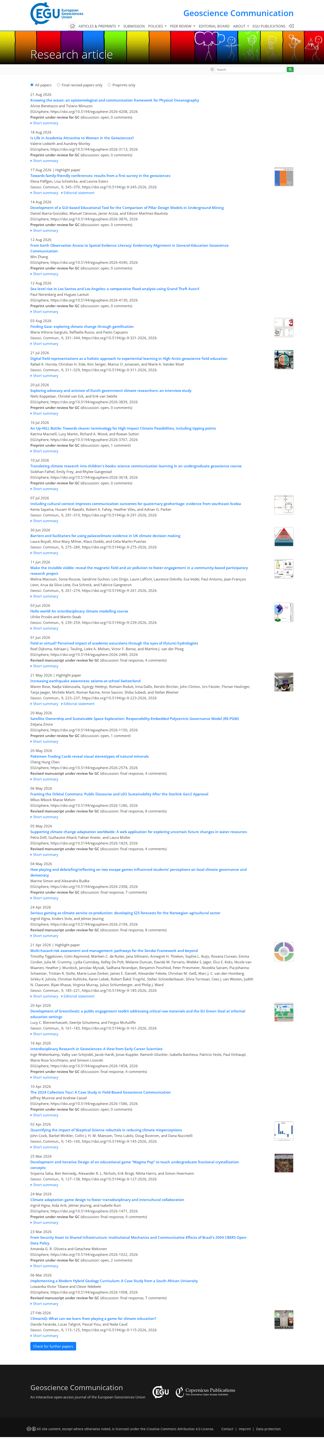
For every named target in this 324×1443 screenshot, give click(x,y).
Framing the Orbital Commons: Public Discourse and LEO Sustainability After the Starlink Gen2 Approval (119, 794)
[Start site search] (290, 69)
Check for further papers (53, 1346)
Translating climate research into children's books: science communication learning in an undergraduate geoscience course (136, 466)
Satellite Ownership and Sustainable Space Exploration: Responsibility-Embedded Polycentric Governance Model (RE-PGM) (134, 718)
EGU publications (269, 26)
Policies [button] (156, 26)
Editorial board (214, 26)
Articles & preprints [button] (98, 26)
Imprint (245, 1429)
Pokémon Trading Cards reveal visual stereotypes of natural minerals (89, 756)
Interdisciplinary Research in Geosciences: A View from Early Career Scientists (96, 1048)
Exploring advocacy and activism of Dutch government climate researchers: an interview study (110, 390)
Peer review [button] (181, 26)
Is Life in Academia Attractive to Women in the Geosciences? (82, 137)
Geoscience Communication (238, 13)
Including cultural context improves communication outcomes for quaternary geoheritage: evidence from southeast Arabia (135, 503)
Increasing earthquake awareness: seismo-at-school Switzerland (85, 680)
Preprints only (123, 85)
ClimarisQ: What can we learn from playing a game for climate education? (93, 1318)
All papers (43, 85)
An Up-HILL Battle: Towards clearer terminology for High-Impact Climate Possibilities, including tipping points (123, 428)
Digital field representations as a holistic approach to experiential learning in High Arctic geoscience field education (128, 358)
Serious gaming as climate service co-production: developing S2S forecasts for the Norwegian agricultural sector (125, 912)
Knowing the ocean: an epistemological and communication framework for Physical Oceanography (114, 100)
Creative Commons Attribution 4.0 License (180, 1429)
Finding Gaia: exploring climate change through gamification (82, 326)
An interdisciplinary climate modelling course (79, 611)
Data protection (268, 1429)
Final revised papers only (82, 85)
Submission (134, 26)
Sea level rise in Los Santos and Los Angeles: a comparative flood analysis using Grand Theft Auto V (114, 288)
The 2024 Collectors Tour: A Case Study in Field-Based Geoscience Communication (100, 1092)
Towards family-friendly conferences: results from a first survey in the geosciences (100, 175)
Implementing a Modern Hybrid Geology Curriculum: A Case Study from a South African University (114, 1280)
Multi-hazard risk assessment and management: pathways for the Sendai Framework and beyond (114, 950)
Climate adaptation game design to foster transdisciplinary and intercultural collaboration (107, 1199)
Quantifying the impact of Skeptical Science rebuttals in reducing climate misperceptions (106, 1129)
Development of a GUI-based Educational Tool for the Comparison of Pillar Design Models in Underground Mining (127, 207)
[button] (212, 69)
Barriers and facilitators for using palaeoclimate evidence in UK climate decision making (105, 535)
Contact (227, 1429)
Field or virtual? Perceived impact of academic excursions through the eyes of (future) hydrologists (114, 643)
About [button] (239, 26)
